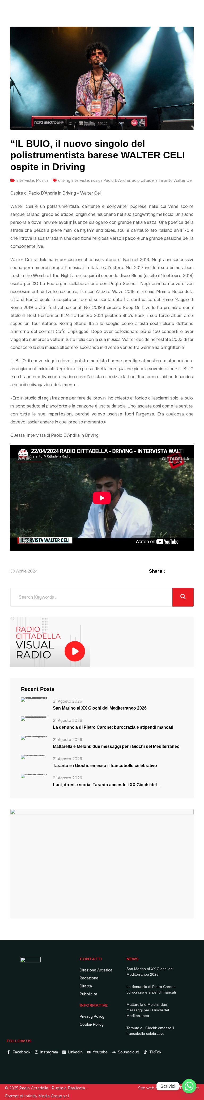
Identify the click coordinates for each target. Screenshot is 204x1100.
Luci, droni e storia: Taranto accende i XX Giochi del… (107, 784)
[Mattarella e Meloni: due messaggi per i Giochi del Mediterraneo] (34, 737)
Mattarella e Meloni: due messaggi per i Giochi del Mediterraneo (116, 746)
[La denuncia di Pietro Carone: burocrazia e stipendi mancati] (34, 718)
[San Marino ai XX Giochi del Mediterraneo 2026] (34, 699)
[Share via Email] (191, 571)
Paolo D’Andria (116, 180)
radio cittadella (144, 180)
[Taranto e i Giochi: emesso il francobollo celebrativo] (34, 757)
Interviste (25, 180)
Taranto (165, 180)
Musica (42, 180)
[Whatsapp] (189, 1086)
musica (96, 180)
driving (64, 180)
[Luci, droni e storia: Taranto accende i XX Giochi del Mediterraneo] (34, 776)
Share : (157, 571)
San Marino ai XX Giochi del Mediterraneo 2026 (100, 708)
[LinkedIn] (184, 571)
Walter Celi (183, 180)
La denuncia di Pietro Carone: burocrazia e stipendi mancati (113, 727)
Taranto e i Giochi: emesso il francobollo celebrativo (105, 765)
